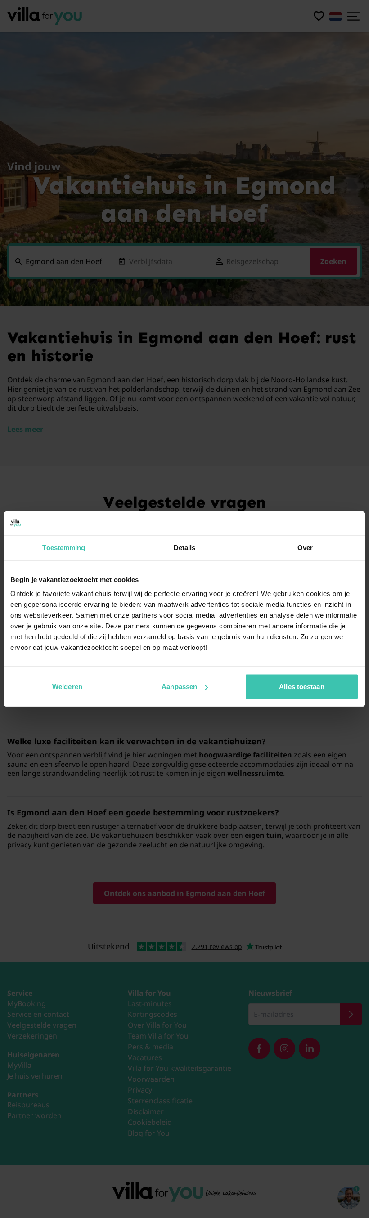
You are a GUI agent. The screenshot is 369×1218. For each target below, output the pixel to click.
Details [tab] (185, 547)
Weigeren (67, 686)
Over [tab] (305, 547)
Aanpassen (179, 686)
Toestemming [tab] (63, 547)
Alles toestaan (301, 686)
